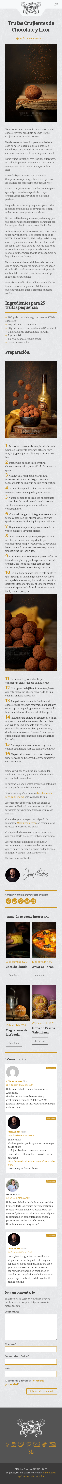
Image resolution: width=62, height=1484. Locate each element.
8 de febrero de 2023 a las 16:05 (18, 1198)
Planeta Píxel (49, 1472)
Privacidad (29, 1476)
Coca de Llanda (17, 967)
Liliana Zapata (14, 1081)
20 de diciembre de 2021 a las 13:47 (19, 1085)
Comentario (12, 1311)
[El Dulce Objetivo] (31, 7)
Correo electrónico (17, 1356)
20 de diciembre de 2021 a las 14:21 (21, 1135)
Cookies (41, 1476)
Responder (51, 1068)
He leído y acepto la (24, 1382)
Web (7, 1368)
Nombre (10, 1344)
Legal (19, 1476)
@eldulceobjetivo (26, 823)
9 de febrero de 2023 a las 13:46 (20, 1252)
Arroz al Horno (43, 967)
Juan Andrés (15, 1131)
